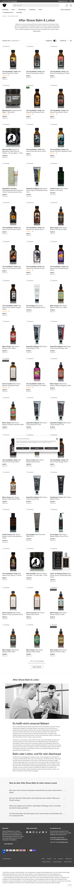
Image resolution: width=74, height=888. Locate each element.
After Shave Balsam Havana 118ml (58, 613)
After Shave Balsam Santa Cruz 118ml (58, 306)
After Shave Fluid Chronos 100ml (11, 228)
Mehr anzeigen (37, 667)
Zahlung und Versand (46, 861)
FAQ (71, 1)
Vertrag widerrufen (68, 861)
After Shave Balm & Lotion (13, 16)
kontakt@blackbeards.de (60, 839)
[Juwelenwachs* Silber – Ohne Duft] (13, 97)
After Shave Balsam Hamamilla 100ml (11, 384)
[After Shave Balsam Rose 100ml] (37, 599)
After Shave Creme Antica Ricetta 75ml (60, 347)
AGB (55, 858)
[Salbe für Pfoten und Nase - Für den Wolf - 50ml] (37, 560)
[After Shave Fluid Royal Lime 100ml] (37, 370)
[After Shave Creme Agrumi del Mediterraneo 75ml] (37, 175)
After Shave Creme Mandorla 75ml (36, 423)
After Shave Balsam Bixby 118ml (10, 651)
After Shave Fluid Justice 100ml (35, 228)
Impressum (49, 858)
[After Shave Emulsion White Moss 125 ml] (37, 292)
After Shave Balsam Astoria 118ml (34, 651)
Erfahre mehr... (37, 31)
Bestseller (19, 12)
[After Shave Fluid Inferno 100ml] (61, 97)
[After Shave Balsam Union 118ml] (13, 333)
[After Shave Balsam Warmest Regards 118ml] (61, 370)
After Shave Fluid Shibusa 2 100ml (59, 72)
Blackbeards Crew (63, 1)
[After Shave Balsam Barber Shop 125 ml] (61, 521)
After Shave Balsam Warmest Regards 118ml (60, 384)
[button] (70, 5)
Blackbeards (8, 858)
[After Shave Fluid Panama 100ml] (37, 97)
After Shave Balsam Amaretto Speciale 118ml (13, 423)
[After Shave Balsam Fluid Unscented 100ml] (13, 599)
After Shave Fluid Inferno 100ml (59, 111)
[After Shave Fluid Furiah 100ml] (13, 447)
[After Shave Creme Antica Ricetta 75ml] (61, 333)
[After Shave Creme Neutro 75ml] (37, 333)
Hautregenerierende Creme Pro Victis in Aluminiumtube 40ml (12, 190)
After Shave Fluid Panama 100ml (35, 111)
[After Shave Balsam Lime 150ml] (61, 175)
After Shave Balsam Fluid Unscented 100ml (12, 613)
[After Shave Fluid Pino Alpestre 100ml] (61, 136)
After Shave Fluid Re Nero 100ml (35, 267)
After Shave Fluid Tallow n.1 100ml (11, 574)
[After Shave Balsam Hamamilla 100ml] (13, 370)
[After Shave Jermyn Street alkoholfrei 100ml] (61, 560)
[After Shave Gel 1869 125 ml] (37, 521)
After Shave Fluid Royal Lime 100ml (36, 384)
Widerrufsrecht (68, 858)
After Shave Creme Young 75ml (36, 498)
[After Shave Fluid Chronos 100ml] (13, 214)
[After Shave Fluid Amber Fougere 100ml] (13, 292)
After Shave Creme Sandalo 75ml (60, 423)
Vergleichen (49, 40)
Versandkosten (32, 872)
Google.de (14, 1)
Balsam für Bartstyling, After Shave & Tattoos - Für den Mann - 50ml (12, 151)
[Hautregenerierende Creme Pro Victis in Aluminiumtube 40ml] (13, 175)
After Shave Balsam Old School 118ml (58, 228)
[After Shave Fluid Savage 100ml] (61, 447)
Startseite (4, 16)
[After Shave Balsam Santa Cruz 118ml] (61, 292)
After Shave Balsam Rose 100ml (35, 613)
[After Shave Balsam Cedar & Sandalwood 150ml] (13, 521)
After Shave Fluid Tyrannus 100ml (11, 267)
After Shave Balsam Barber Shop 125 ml (59, 535)
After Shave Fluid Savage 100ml (59, 461)
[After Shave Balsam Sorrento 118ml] (61, 637)
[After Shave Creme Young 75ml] (37, 484)
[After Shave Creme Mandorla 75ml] (37, 409)
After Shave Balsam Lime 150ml (59, 189)
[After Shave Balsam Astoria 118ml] (37, 637)
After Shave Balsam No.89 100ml (35, 461)
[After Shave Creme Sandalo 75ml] (61, 409)
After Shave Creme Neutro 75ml (36, 347)
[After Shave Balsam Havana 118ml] (61, 599)
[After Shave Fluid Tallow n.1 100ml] (13, 560)
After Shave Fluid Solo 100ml (11, 72)
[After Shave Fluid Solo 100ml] (13, 58)
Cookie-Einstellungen (57, 861)
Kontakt (43, 858)
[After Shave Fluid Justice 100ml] (37, 214)
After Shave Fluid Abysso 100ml (35, 72)
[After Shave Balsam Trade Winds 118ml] (13, 484)
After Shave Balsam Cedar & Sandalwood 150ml (12, 536)
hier (62, 876)
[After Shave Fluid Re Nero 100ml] (37, 253)
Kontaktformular (63, 842)
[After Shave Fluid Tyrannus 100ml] (13, 253)
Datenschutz (60, 858)
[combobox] (35, 5)
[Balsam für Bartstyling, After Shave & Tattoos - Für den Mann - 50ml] (13, 136)
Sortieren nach (6, 40)
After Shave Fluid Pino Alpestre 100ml (61, 150)
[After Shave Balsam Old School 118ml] (61, 214)
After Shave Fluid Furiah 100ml (11, 461)
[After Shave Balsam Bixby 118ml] (13, 637)
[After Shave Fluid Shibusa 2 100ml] (61, 58)
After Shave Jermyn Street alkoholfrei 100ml (60, 575)
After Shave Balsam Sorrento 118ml (58, 651)
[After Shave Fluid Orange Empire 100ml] (61, 253)
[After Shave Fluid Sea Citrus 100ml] (37, 136)
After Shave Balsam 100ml (60, 498)
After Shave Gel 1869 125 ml (35, 535)
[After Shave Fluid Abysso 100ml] (37, 58)
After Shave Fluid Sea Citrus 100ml (36, 150)
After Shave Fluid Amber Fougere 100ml (11, 307)
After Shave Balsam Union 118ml (10, 347)
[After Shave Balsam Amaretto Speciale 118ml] (13, 409)
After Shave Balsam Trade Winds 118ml (11, 498)
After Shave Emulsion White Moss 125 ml (35, 306)
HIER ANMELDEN (8, 843)
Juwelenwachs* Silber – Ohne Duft (12, 111)
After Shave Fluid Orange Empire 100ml (59, 268)
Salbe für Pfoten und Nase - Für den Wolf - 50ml (36, 574)
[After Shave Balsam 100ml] (61, 484)
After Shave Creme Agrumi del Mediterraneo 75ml (36, 190)
